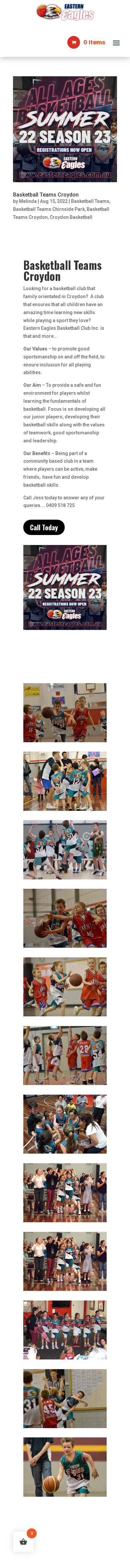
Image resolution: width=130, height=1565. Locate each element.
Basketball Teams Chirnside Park (49, 209)
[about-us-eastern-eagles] (65, 879)
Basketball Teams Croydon (46, 195)
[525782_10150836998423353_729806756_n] (65, 1085)
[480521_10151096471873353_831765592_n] (65, 1496)
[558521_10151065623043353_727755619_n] (65, 742)
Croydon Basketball (71, 217)
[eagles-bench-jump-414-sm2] (65, 1222)
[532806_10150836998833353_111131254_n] (65, 1016)
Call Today (44, 527)
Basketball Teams (90, 201)
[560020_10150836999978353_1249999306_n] (65, 810)
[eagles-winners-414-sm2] (65, 1359)
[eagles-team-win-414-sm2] (65, 1153)
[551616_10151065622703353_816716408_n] (65, 1428)
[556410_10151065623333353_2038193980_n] (65, 947)
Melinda (28, 201)
